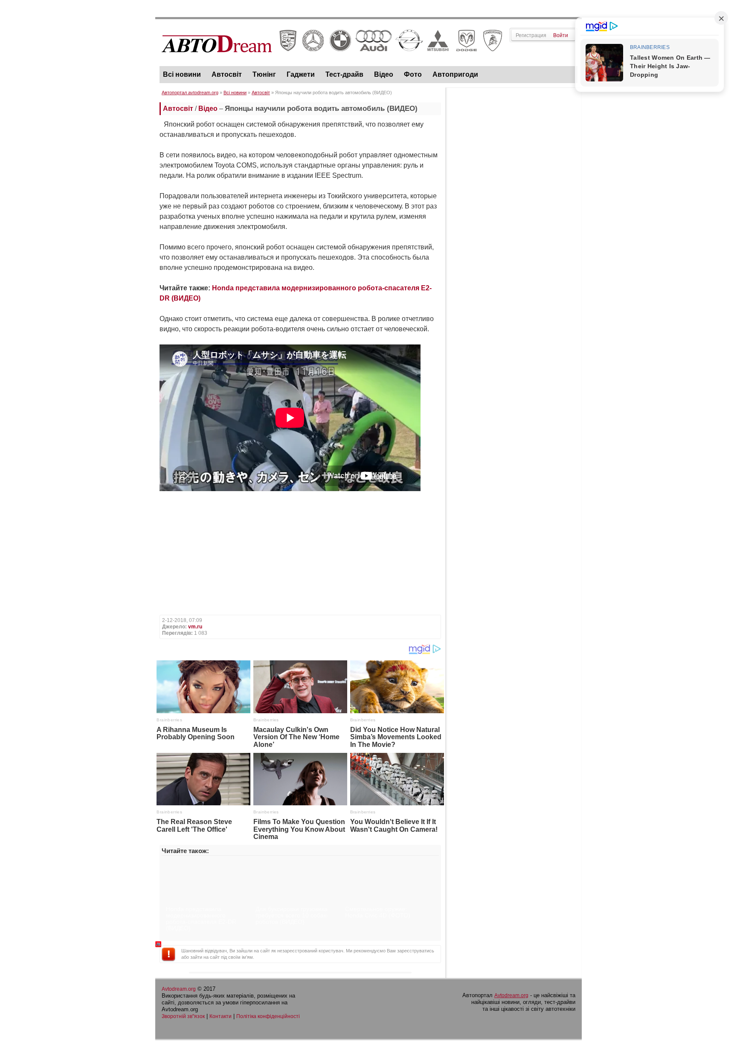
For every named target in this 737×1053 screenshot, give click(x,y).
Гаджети (301, 74)
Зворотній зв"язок (183, 1016)
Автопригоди (455, 74)
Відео (383, 74)
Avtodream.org (179, 989)
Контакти (220, 1016)
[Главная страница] (332, 60)
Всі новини (182, 74)
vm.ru (195, 627)
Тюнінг (264, 74)
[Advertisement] (513, 220)
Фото (413, 74)
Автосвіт (227, 74)
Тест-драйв (344, 74)
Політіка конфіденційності (268, 1016)
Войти (560, 35)
